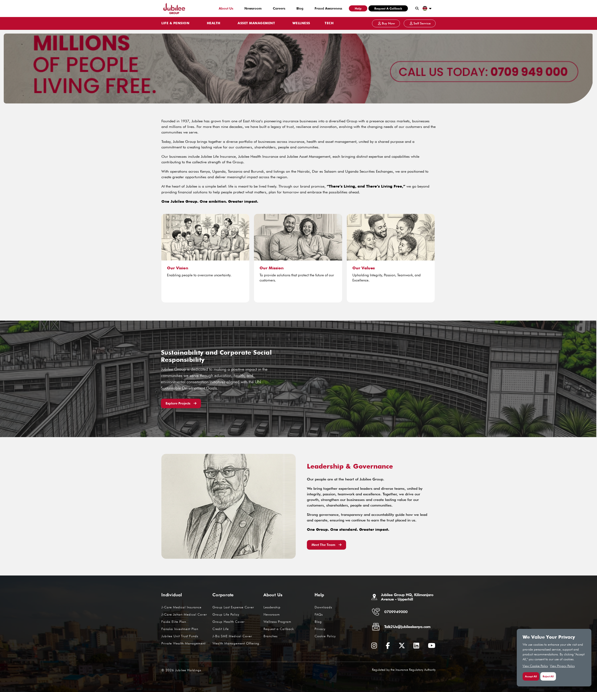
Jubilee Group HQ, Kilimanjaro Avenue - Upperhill (407, 597)
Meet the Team (324, 545)
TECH (329, 23)
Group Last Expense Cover (233, 607)
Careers (279, 8)
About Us (226, 8)
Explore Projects (178, 403)
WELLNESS (301, 23)
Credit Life (220, 629)
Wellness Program (277, 621)
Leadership (272, 607)
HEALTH (213, 23)
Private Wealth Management (183, 643)
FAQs (319, 614)
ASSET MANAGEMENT (256, 23)
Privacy (320, 629)
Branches (271, 636)
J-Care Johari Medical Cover (184, 614)
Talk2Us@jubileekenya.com (407, 626)
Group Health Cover (228, 621)
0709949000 (396, 612)
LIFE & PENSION (175, 23)
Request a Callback (388, 8)
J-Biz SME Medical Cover (232, 636)
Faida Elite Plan (173, 621)
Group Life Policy (225, 614)
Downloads (323, 607)
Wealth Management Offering (235, 643)
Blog (299, 8)
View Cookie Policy (535, 666)
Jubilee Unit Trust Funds (179, 636)
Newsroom (253, 8)
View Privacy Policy (562, 666)
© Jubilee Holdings (181, 670)
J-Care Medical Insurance (181, 607)
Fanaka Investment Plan (179, 629)
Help (358, 8)
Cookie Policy (325, 636)
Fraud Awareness (328, 8)
